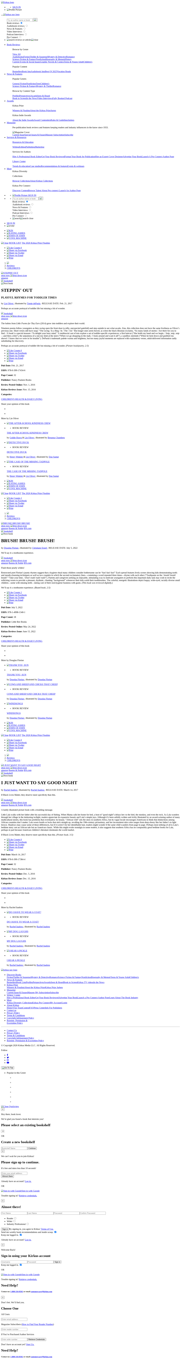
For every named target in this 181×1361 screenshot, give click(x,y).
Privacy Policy (13, 1013)
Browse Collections (21, 181)
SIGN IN (16, 7)
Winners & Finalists (21, 110)
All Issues (41, 135)
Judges (71, 120)
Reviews (11, 265)
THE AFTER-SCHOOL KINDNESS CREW (27, 433)
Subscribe (68, 135)
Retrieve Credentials (36, 1339)
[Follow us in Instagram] (8, 1060)
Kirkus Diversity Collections (19, 1002)
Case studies (35, 166)
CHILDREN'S (13, 268)
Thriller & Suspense (39, 57)
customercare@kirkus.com (41, 1291)
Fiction (26, 57)
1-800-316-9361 (16, 1291)
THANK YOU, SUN (16, 675)
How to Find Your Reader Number (37, 1324)
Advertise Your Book (132, 156)
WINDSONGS (14, 713)
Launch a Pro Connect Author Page (93, 997)
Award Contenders (42, 120)
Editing (22, 147)
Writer (10, 1221)
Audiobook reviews (16, 26)
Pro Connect (13, 37)
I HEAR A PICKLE (16, 960)
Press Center (39, 1008)
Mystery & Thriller (44, 86)
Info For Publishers (53, 1008)
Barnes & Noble (16, 528)
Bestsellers (17, 71)
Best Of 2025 (51, 71)
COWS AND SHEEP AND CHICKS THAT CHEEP (31, 694)
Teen (38, 83)
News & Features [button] (14, 74)
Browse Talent (35, 190)
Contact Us (12, 1030)
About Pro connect (50, 190)
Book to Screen (19, 98)
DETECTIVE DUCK (17, 452)
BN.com (27, 528)
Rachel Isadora (11, 790)
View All (16, 54)
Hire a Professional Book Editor (21, 997)
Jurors (53, 110)
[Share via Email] (15, 255)
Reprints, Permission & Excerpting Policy (17, 1021)
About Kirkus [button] (13, 1005)
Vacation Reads (64, 71)
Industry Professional (16, 1224)
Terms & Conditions (16, 1015)
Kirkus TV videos (85, 982)
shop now (5, 275)
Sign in (5, 1229)
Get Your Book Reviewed (53, 156)
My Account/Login (58, 1002)
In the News (31, 98)
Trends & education (21, 166)
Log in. (28, 1181)
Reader (10, 1218)
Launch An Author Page (70, 190)
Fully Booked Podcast (62, 98)
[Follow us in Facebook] (7, 1055)
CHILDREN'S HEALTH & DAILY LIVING (21, 399)
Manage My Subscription (38, 992)
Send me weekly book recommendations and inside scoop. (27, 1232)
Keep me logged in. (10, 1235)
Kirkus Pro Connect (41, 1002)
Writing (15, 147)
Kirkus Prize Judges (54, 987)
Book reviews (13, 23)
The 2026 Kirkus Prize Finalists (36, 243)
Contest (25, 1008)
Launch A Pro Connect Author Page (158, 156)
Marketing (39, 147)
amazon (4, 278)
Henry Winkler (16, 457)
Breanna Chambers (56, 437)
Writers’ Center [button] (13, 995)
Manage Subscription (55, 135)
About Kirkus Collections (41, 181)
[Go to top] (7, 1067)
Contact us (11, 1010)
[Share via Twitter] (15, 253)
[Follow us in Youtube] (8, 1062)
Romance (70, 57)
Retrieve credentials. (28, 1195)
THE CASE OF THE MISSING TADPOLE (27, 471)
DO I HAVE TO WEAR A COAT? (23, 922)
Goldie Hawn (16, 437)
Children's (87, 62)
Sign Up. (30, 1344)
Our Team (17, 1008)
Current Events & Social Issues (26, 62)
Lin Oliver (9, 303)
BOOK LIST (15, 243)
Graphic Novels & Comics (52, 62)
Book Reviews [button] (13, 44)
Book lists (26, 71)
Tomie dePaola (34, 303)
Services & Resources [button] (16, 137)
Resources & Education (23, 142)
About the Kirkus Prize (40, 110)
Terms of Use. (47, 1229)
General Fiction (19, 83)
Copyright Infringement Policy (20, 1018)
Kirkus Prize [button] (12, 985)
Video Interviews (15, 31)
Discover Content (20, 190)
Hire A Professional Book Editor (26, 156)
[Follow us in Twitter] (8, 1057)
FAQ (31, 1008)
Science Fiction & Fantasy (24, 59)
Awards (33, 96)
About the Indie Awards (23, 120)
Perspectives (24, 96)
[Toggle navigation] (2, 15)
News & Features (15, 29)
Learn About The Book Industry (123, 997)
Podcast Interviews (15, 34)
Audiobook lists (38, 71)
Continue (32, 1148)
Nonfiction (41, 59)
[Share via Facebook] (17, 250)
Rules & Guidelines (59, 120)
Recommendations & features (54, 166)
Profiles (15, 96)
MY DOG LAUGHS (16, 941)
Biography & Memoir (55, 59)
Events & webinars (75, 166)
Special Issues (30, 135)
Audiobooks (17, 57)
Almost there (7, 1176)
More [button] (9, 169)
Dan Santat (54, 457)
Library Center (19, 161)
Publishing (30, 147)
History (68, 59)
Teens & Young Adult (73, 62)
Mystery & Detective (57, 57)
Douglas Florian (11, 548)
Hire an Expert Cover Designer (109, 156)
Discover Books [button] (14, 974)
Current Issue (18, 135)
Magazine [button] (11, 122)
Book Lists (21, 982)
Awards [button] (10, 101)
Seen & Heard (43, 96)
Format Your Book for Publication (80, 156)
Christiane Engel (40, 548)
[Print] (10, 258)
